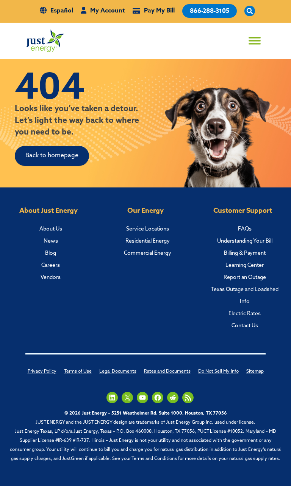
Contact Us (245, 326)
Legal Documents (117, 371)
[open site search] (249, 11)
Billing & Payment (245, 253)
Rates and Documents (167, 371)
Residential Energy (147, 241)
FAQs (245, 229)
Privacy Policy (42, 371)
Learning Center (244, 265)
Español (61, 11)
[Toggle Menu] (255, 41)
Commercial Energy (147, 253)
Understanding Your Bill (244, 241)
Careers (50, 265)
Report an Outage (245, 277)
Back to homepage (51, 156)
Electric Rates (244, 314)
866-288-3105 (209, 11)
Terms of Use (78, 371)
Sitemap (255, 371)
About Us (50, 229)
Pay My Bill (159, 11)
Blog (50, 253)
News (51, 241)
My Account (107, 11)
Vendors (51, 277)
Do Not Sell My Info (218, 371)
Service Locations (147, 229)
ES (206, 34)
